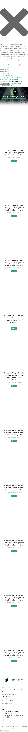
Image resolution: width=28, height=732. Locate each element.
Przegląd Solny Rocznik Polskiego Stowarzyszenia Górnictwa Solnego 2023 (14, 262)
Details (14, 161)
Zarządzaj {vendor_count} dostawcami (11, 77)
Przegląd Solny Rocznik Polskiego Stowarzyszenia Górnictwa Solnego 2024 (14, 207)
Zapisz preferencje (5, 83)
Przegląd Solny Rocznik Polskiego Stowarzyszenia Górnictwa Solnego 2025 (14, 152)
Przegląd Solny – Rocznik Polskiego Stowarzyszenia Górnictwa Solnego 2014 (14, 652)
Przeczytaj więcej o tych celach (9, 79)
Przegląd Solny (10, 157)
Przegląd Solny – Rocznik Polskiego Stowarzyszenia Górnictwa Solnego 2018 (14, 432)
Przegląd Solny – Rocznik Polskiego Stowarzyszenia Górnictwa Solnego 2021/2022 (14, 318)
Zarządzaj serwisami (6, 75)
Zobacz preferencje (16, 81)
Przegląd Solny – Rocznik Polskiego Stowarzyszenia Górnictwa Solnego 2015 (14, 597)
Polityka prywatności (6, 726)
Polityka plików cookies (7, 85)
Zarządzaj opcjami (5, 73)
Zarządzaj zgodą (4, 731)
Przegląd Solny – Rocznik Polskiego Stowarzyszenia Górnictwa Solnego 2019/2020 (14, 376)
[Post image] (14, 129)
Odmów (8, 81)
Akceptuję (3, 81)
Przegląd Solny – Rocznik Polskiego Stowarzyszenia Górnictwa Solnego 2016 (14, 542)
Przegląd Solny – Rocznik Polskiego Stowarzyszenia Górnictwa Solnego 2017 (14, 487)
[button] (14, 22)
